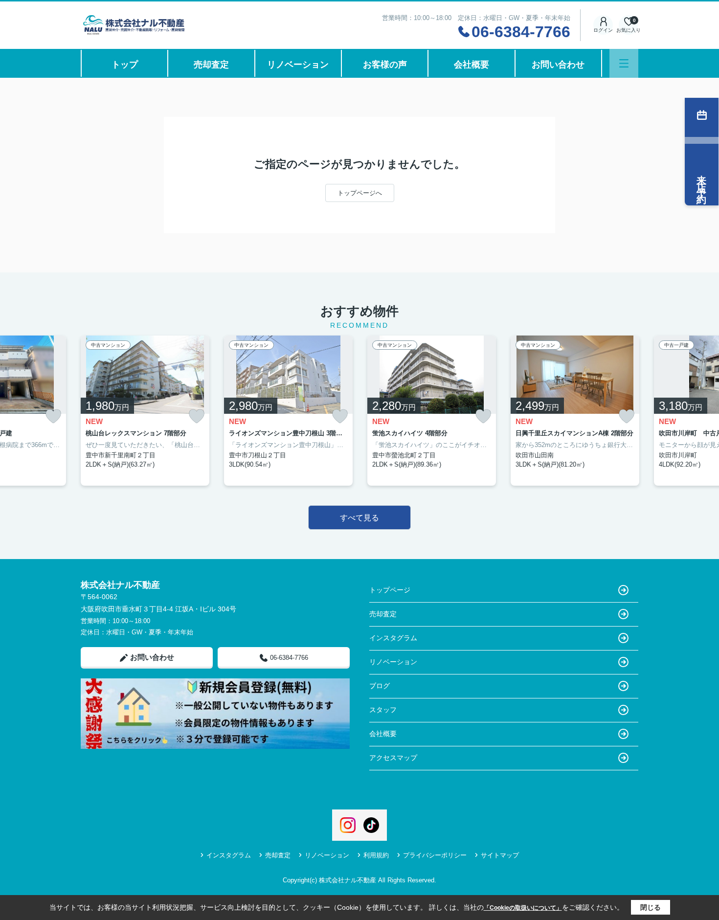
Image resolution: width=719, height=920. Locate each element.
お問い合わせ (558, 64)
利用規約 (376, 855)
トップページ (389, 590)
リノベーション (298, 64)
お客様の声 (385, 64)
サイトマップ (500, 855)
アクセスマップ (393, 758)
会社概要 (471, 64)
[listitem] (145, 411)
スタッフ (383, 710)
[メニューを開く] (623, 63)
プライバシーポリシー (435, 855)
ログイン (603, 30)
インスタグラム (393, 638)
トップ (125, 64)
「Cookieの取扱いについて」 (523, 907)
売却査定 (211, 64)
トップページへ (359, 193)
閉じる (650, 907)
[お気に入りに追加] (53, 416)
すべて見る (359, 518)
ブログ (379, 686)
